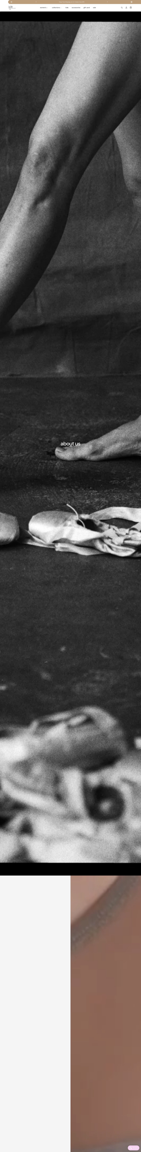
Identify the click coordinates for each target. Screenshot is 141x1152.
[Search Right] (122, 7)
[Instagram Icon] (11, 2)
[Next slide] (107, 2)
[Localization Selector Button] (131, 2)
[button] (131, 7)
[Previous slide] (36, 2)
